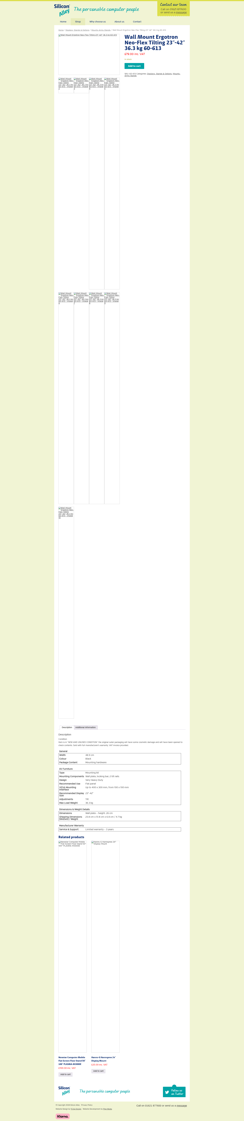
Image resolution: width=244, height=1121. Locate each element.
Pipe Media (107, 1109)
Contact (137, 21)
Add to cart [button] (65, 1074)
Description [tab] (67, 727)
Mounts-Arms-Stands (101, 30)
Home (63, 21)
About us (119, 21)
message (181, 12)
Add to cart (134, 66)
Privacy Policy (86, 1105)
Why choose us (98, 21)
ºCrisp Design (76, 1109)
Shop (78, 21)
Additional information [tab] (85, 727)
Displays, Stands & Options (77, 30)
